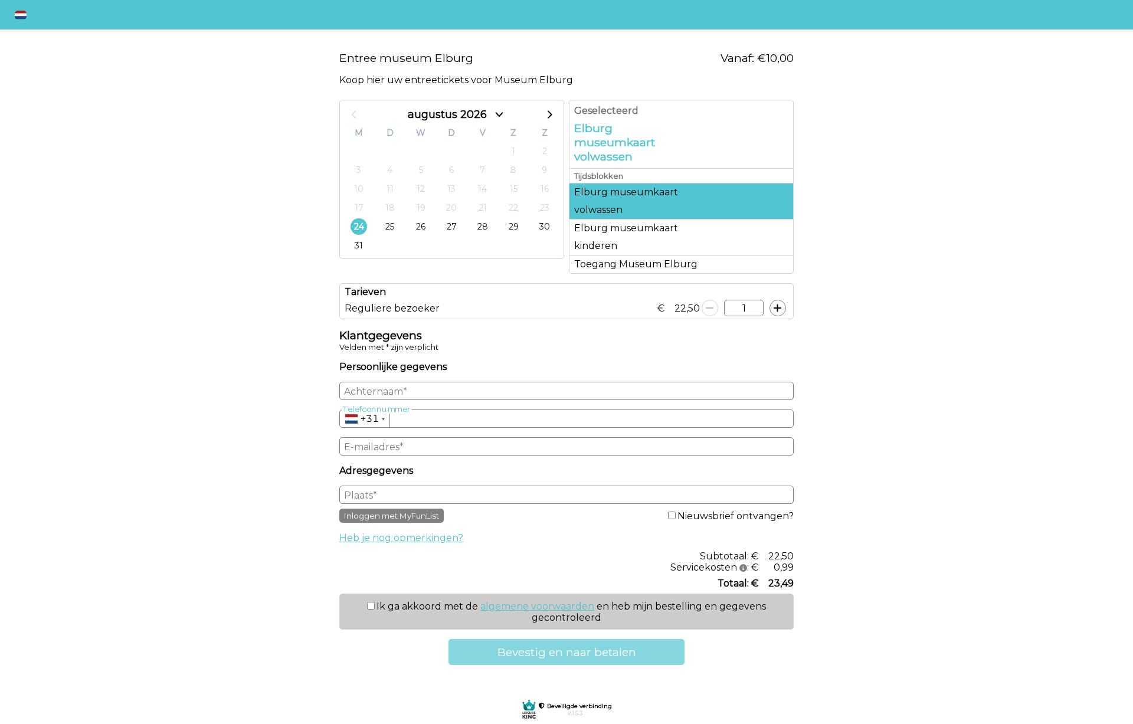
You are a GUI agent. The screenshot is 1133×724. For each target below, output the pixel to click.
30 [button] (544, 226)
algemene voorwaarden (537, 606)
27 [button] (452, 226)
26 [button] (420, 226)
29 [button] (514, 226)
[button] (20, 15)
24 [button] (359, 226)
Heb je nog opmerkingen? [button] (401, 537)
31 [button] (359, 245)
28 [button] (482, 226)
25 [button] (389, 226)
